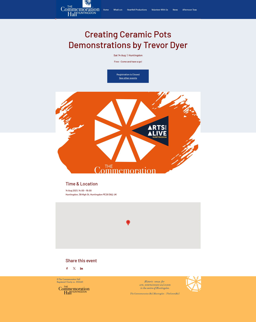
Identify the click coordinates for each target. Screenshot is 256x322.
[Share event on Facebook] (67, 268)
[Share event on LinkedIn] (81, 268)
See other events (128, 78)
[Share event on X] (74, 268)
